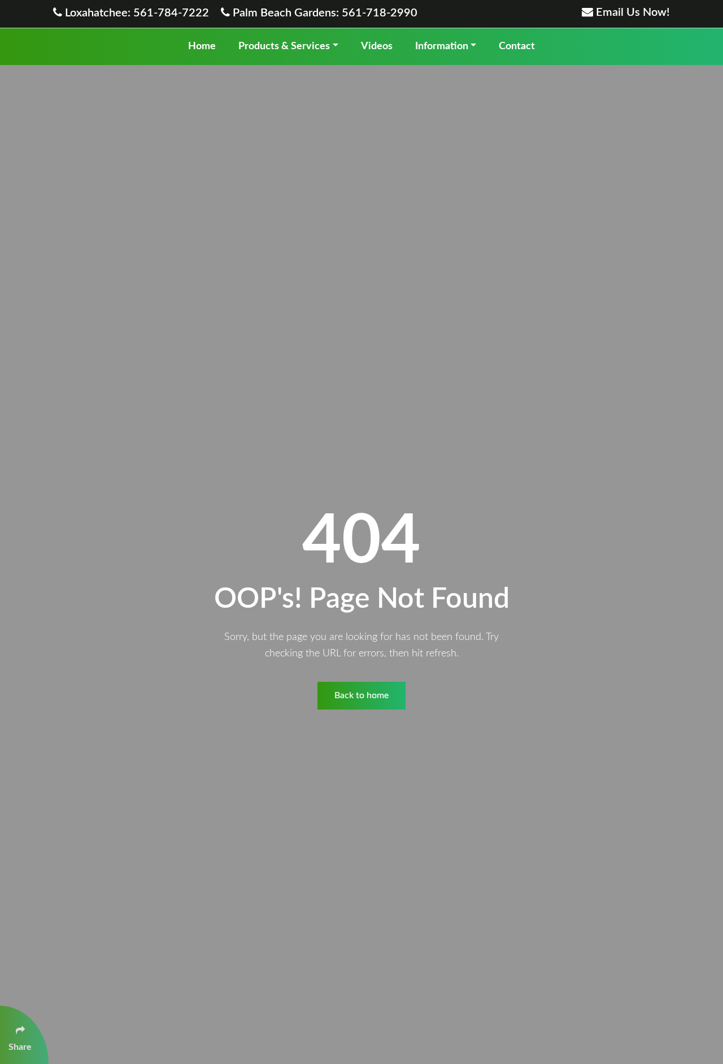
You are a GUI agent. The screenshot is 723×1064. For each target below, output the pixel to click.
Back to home (361, 695)
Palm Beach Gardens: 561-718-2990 (323, 13)
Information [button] (441, 46)
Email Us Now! (631, 12)
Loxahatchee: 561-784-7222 (137, 13)
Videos (377, 46)
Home (202, 46)
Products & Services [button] (284, 46)
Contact (517, 46)
